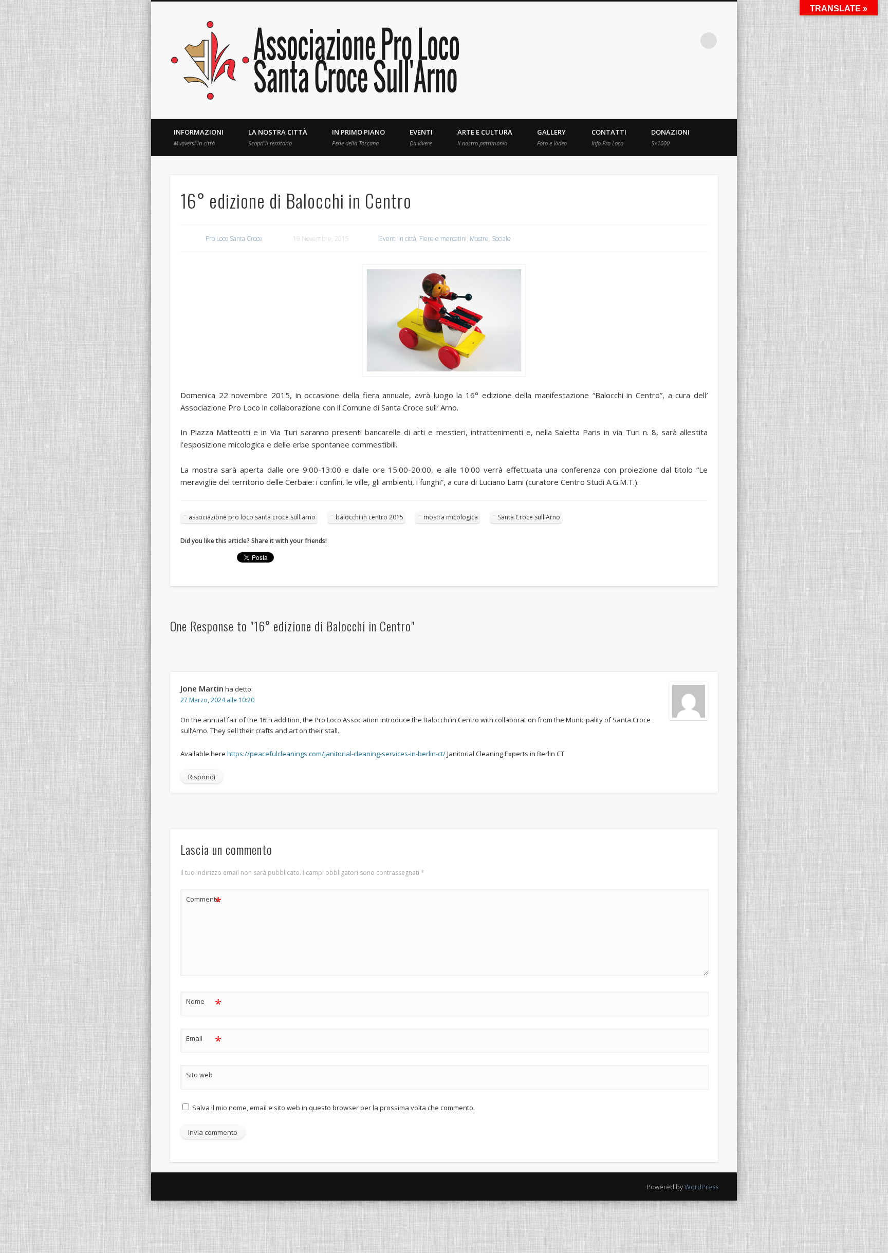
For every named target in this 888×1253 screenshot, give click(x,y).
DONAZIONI (670, 137)
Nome (203, 1003)
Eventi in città (397, 238)
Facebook (582, 40)
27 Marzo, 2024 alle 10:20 (217, 700)
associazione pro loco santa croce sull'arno (252, 517)
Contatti (608, 137)
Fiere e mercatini (443, 238)
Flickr (645, 40)
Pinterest (624, 40)
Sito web (199, 1074)
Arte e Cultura (484, 137)
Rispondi (201, 776)
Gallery (552, 137)
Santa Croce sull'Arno (529, 517)
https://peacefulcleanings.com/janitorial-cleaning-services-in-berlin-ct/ (336, 753)
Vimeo (666, 40)
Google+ (687, 40)
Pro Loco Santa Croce (234, 238)
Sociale (501, 238)
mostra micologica (450, 517)
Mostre (479, 238)
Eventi (421, 137)
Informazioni (199, 137)
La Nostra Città (277, 137)
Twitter (603, 40)
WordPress (701, 1186)
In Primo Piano (358, 137)
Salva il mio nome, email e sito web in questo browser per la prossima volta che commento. (333, 1107)
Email (203, 1040)
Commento (203, 900)
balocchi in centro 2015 (369, 517)
